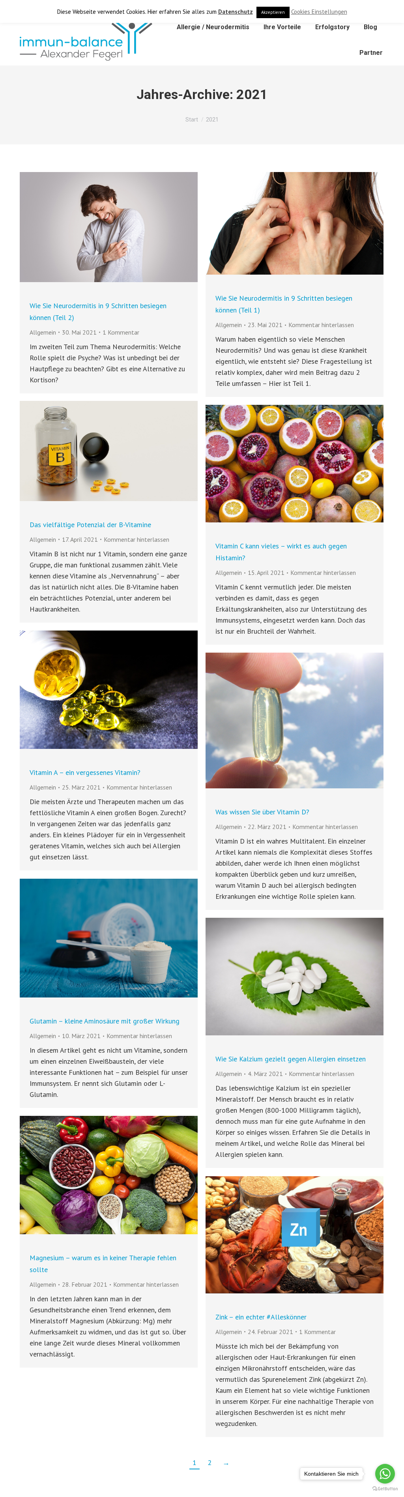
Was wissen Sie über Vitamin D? (262, 811)
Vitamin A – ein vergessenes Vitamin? (85, 772)
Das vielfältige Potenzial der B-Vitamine (90, 524)
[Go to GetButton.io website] (385, 1488)
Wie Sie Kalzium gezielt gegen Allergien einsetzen (290, 1058)
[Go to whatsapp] (385, 1474)
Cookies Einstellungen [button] (319, 11)
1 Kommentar (121, 332)
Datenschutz (235, 11)
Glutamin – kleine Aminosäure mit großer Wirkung (105, 1020)
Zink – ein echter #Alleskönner (261, 1316)
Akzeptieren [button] (273, 12)
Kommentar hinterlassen (321, 325)
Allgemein (43, 332)
